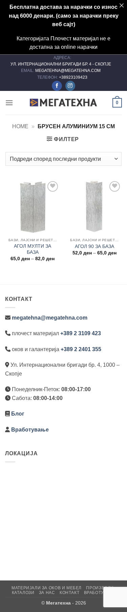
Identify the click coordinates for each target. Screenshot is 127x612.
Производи (100, 588)
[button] (9, 102)
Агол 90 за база (94, 246)
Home (20, 126)
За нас (47, 592)
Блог (17, 414)
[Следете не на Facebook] (57, 86)
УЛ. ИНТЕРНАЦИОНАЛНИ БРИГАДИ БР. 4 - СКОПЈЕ (61, 64)
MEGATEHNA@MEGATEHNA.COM (68, 70)
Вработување (30, 430)
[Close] (121, 5)
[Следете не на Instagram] (70, 86)
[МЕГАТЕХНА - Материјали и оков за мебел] (64, 103)
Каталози (23, 592)
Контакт (69, 592)
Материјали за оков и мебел (47, 588)
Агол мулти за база (32, 249)
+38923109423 (73, 77)
